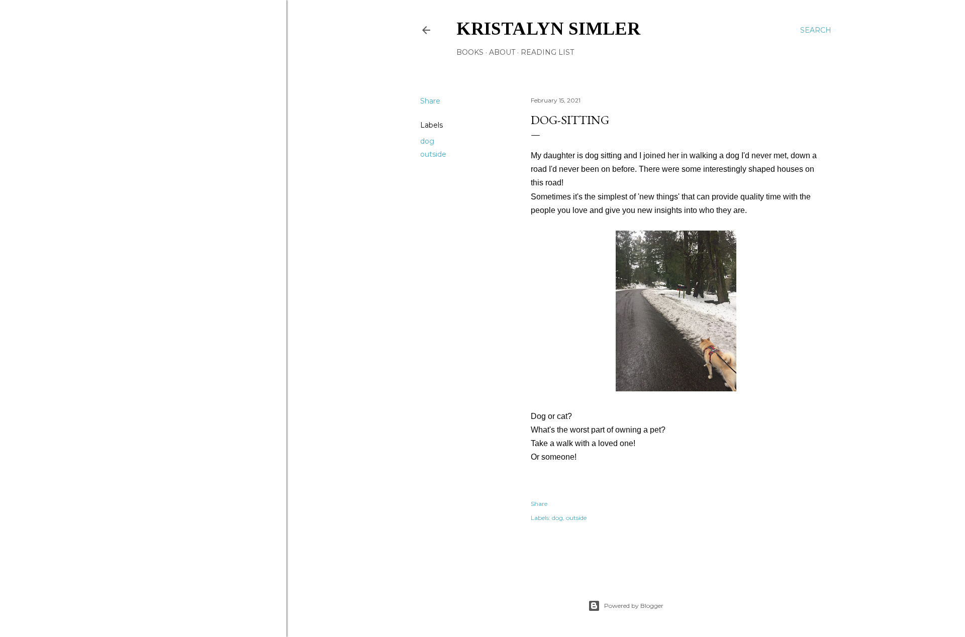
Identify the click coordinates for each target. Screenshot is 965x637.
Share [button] (430, 100)
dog (427, 141)
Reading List (547, 52)
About (502, 52)
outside (433, 154)
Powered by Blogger (633, 605)
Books (470, 52)
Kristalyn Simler (548, 29)
